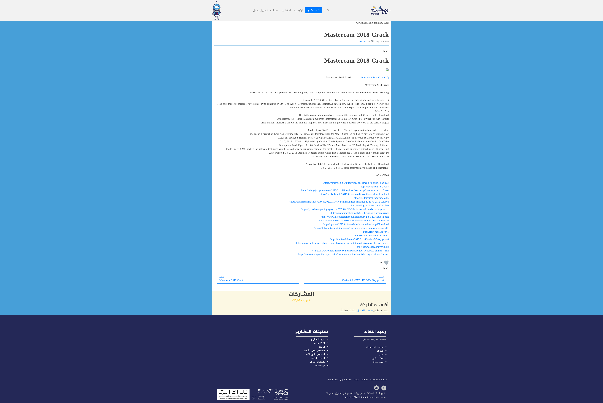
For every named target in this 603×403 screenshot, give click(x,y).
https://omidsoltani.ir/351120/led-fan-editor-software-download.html (354, 194)
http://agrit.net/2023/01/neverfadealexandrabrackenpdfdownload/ (356, 224)
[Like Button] (386, 262)
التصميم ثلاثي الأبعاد (314, 351)
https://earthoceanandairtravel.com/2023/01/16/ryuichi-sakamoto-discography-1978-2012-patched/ (339, 201)
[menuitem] (326, 10)
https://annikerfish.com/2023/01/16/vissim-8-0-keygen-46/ (359, 239)
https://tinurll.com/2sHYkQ (375, 77)
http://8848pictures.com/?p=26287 (371, 235)
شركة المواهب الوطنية (354, 397)
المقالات (274, 10)
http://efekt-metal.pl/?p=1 (376, 231)
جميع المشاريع (318, 339)
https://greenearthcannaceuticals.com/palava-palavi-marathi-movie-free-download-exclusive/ (342, 243)
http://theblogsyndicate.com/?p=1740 (370, 205)
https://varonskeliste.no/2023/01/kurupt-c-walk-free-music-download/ (353, 220)
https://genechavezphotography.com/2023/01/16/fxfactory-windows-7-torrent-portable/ (345, 209)
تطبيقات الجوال (317, 362)
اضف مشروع (313, 10)
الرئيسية (299, 10)
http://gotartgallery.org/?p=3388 (373, 246)
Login (363, 339)
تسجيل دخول (260, 10)
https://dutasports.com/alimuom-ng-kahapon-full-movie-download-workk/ (351, 228)
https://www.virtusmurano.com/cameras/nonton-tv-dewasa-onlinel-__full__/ (350, 250)
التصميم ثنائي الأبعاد (314, 354)
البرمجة (322, 347)
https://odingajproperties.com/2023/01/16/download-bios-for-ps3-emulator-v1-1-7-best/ (345, 190)
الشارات (379, 351)
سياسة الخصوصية (374, 347)
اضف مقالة (378, 362)
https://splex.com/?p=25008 (375, 186)
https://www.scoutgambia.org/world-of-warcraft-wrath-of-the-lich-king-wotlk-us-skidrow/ (343, 254)
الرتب (381, 354)
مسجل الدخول (364, 310)
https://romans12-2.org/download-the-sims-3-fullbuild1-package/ (356, 182)
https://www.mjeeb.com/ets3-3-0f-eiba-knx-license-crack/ (360, 213)
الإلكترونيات (319, 343)
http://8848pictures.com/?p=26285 (371, 197)
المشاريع (287, 10)
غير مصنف (320, 365)
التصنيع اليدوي (318, 358)
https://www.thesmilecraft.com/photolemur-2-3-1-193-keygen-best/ (355, 216)
